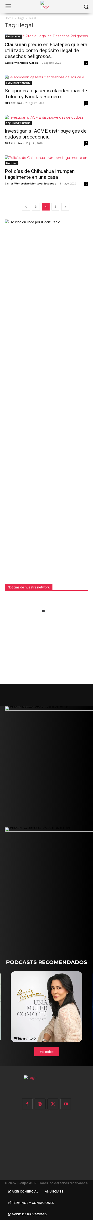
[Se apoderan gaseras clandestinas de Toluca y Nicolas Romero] (46, 80)
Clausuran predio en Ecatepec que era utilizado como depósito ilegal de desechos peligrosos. (46, 50)
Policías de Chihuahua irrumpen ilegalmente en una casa (40, 174)
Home (9, 18)
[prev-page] (26, 207)
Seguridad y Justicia (18, 82)
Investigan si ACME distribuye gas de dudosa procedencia (46, 134)
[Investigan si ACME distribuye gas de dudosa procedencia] (46, 120)
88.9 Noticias (13, 103)
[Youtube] (66, 1104)
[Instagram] (40, 1104)
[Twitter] (53, 1104)
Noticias (11, 163)
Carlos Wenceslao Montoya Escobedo (30, 183)
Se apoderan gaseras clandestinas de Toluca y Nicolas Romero (46, 93)
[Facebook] (27, 1104)
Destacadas (13, 36)
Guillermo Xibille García (22, 62)
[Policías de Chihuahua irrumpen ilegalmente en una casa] (46, 160)
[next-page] (65, 207)
